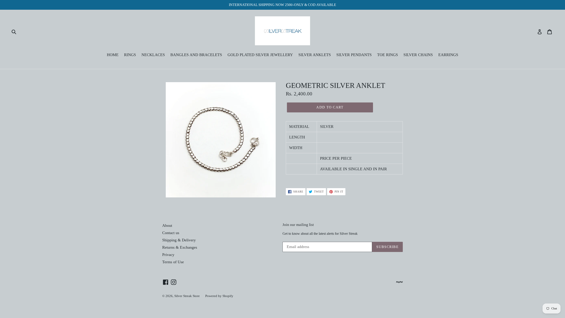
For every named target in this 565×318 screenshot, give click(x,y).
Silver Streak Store (187, 296)
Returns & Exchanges (179, 247)
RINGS (130, 55)
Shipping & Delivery (179, 240)
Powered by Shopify (219, 296)
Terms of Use (173, 262)
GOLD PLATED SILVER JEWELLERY (260, 55)
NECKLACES (153, 55)
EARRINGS (448, 55)
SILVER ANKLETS (314, 55)
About (167, 225)
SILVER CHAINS (418, 55)
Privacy (168, 254)
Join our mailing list (298, 225)
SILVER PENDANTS (354, 55)
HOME (113, 55)
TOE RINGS (387, 55)
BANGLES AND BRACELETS (196, 55)
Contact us (170, 233)
